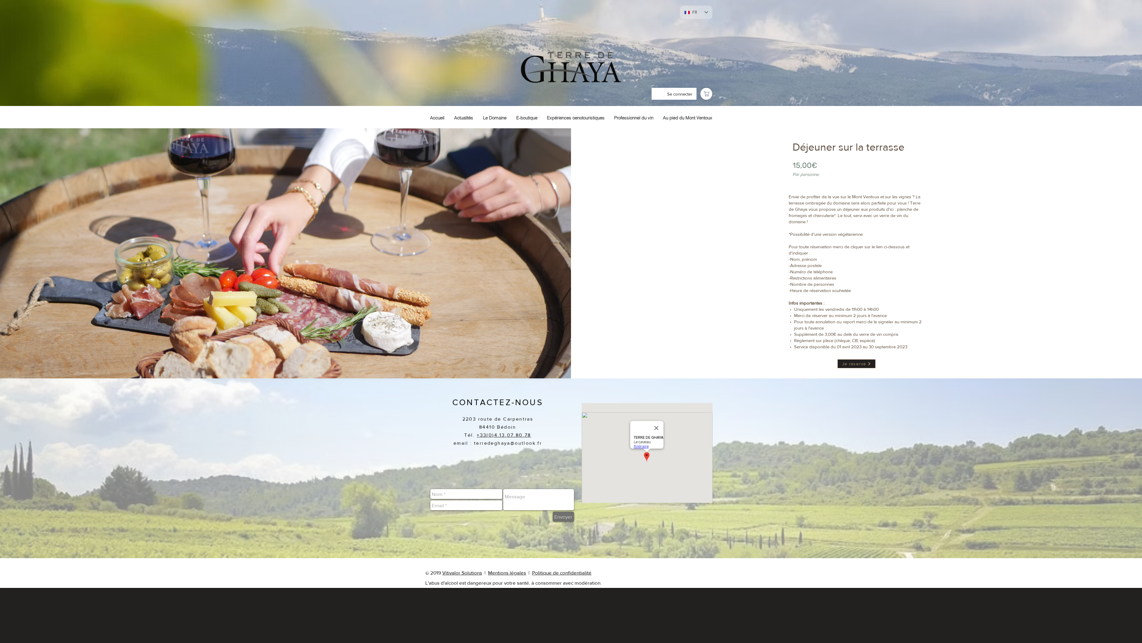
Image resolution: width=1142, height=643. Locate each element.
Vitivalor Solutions (462, 572)
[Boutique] (706, 94)
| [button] (529, 572)
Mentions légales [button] (507, 572)
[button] (527, 572)
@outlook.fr (526, 443)
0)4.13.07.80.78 (510, 435)
